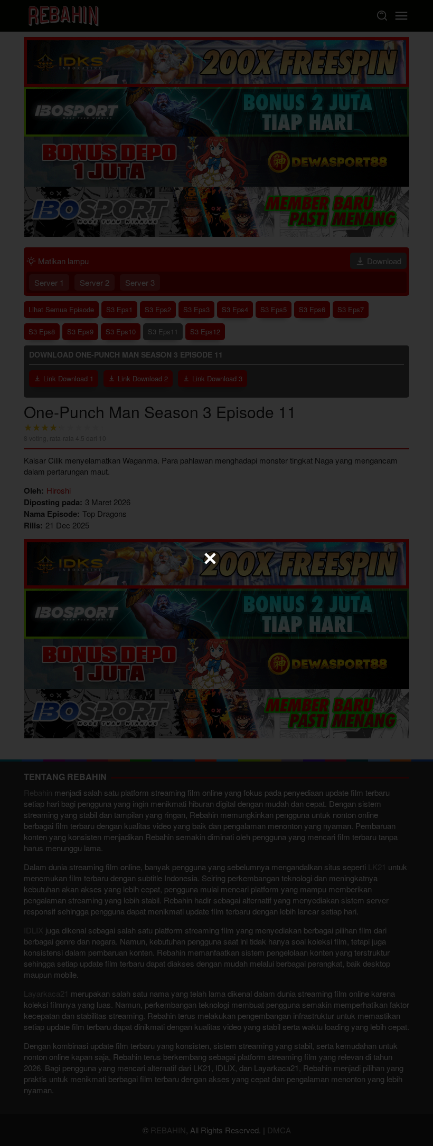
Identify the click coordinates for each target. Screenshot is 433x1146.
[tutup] (210, 558)
